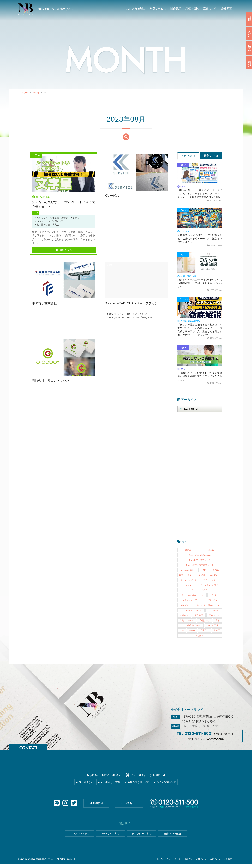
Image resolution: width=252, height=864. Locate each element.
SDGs (216, 570)
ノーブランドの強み (209, 585)
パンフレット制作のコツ (192, 595)
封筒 (182, 630)
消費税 (192, 630)
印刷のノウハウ (187, 620)
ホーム (160, 859)
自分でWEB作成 (172, 833)
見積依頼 (97, 803)
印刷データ (205, 620)
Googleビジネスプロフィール (199, 565)
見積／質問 (192, 8)
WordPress (215, 575)
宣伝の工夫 (213, 625)
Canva (188, 550)
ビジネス (215, 595)
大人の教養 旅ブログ (190, 625)
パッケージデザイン (199, 590)
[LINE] (57, 803)
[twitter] (74, 803)
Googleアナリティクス (199, 560)
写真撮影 (199, 615)
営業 (217, 620)
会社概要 (226, 8)
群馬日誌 (204, 630)
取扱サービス (158, 8)
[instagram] (65, 803)
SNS (190, 575)
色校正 (217, 630)
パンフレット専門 (79, 833)
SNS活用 (201, 575)
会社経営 (184, 615)
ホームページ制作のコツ (208, 605)
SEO (181, 575)
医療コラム (214, 615)
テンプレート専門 (141, 833)
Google (211, 550)
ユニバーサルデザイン (191, 610)
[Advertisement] (199, 478)
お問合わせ (130, 803)
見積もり (200, 635)
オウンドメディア (188, 580)
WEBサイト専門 (110, 833)
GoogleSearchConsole (200, 555)
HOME (25, 92)
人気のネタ (188, 156)
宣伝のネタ (210, 8)
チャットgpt (186, 585)
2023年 (35, 92)
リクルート (213, 610)
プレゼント (185, 605)
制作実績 (175, 8)
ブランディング (189, 600)
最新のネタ (211, 155)
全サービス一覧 (173, 859)
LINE (203, 570)
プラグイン (212, 600)
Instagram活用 (187, 570)
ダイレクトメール (211, 580)
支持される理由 (136, 8)
